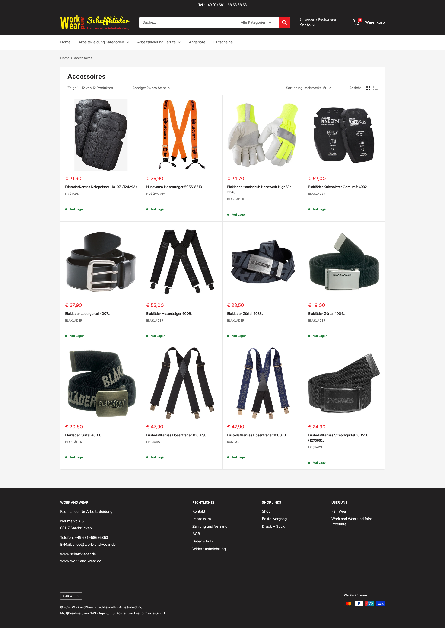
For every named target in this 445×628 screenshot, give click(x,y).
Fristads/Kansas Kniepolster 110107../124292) (101, 187)
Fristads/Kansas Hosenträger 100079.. (176, 435)
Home (65, 42)
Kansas (233, 442)
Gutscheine (223, 42)
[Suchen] (284, 22)
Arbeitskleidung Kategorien (101, 42)
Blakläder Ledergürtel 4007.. (87, 314)
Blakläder (235, 199)
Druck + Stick (273, 526)
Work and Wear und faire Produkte (351, 521)
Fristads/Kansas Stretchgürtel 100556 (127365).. (338, 438)
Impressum (201, 518)
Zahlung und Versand (209, 526)
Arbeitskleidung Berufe (156, 42)
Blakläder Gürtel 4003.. (83, 435)
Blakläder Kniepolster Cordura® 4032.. (338, 187)
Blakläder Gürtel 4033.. (245, 314)
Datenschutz (202, 541)
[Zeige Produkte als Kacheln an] (368, 88)
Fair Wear (339, 511)
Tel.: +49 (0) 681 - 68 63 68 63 (222, 5)
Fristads (72, 193)
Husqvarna (155, 193)
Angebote (197, 42)
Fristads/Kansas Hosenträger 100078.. (257, 435)
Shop (266, 511)
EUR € (67, 596)
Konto (305, 24)
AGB (196, 534)
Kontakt (198, 511)
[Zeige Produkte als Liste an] (375, 88)
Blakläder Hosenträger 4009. (169, 314)
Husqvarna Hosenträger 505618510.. (174, 187)
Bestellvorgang (274, 518)
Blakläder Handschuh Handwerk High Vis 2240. (259, 189)
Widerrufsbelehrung (209, 549)
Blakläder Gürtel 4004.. (326, 314)
